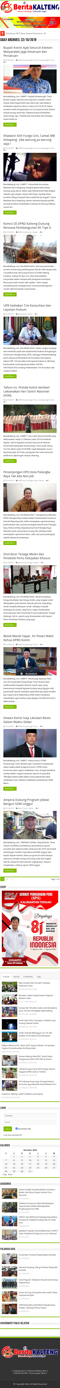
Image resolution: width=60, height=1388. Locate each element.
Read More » (10, 125)
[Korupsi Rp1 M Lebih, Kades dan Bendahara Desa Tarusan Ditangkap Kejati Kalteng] (9, 1012)
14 (6, 1164)
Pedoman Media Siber (37, 1371)
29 (14, 1171)
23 (22, 1168)
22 (14, 1168)
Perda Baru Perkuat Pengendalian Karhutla (37, 1255)
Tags (39, 976)
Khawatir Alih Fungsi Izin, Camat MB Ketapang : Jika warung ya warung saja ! (29, 140)
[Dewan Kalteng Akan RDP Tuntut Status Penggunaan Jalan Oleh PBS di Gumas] (9, 1060)
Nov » (10, 1174)
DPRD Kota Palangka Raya (28, 481)
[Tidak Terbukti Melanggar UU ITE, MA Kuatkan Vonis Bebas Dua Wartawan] (9, 1037)
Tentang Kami (19, 1371)
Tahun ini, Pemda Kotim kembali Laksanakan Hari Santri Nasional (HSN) (26, 391)
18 (38, 1164)
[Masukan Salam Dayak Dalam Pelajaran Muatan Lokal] (9, 999)
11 (38, 1160)
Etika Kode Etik (21, 1373)
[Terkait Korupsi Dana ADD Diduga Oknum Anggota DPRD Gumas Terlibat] (9, 1073)
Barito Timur (23, 808)
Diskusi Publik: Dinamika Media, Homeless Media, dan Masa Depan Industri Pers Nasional (37, 1192)
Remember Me (24, 1129)
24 (30, 1168)
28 (6, 1171)
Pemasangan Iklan (37, 1373)
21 (6, 1168)
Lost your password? (13, 1135)
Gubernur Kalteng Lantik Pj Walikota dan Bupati (22, 1094)
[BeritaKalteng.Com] (30, 7)
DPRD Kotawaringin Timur (28, 60)
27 (54, 1168)
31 (30, 1171)
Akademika (22, 314)
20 (54, 1164)
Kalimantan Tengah (25, 563)
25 (38, 1168)
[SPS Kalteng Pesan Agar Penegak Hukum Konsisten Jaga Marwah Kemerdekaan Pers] (9, 1085)
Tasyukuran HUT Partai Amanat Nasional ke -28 (26, 33)
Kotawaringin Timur (46, 60)
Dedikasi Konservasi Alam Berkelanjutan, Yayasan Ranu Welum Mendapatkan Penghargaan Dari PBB (36, 1206)
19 (46, 1164)
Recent (16, 976)
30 (22, 1171)
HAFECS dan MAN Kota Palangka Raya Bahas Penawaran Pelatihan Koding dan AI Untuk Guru (38, 1220)
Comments (28, 976)
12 (46, 1160)
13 (54, 1160)
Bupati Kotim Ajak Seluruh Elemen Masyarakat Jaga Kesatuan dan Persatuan (27, 52)
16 (22, 1164)
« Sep (4, 1174)
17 (30, 1164)
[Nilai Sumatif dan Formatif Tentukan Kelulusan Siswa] (9, 987)
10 (30, 1160)
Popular (6, 976)
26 (46, 1168)
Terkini (30, 314)
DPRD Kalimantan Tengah (28, 232)
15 (14, 1164)
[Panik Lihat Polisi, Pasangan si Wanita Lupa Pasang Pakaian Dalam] (9, 1024)
